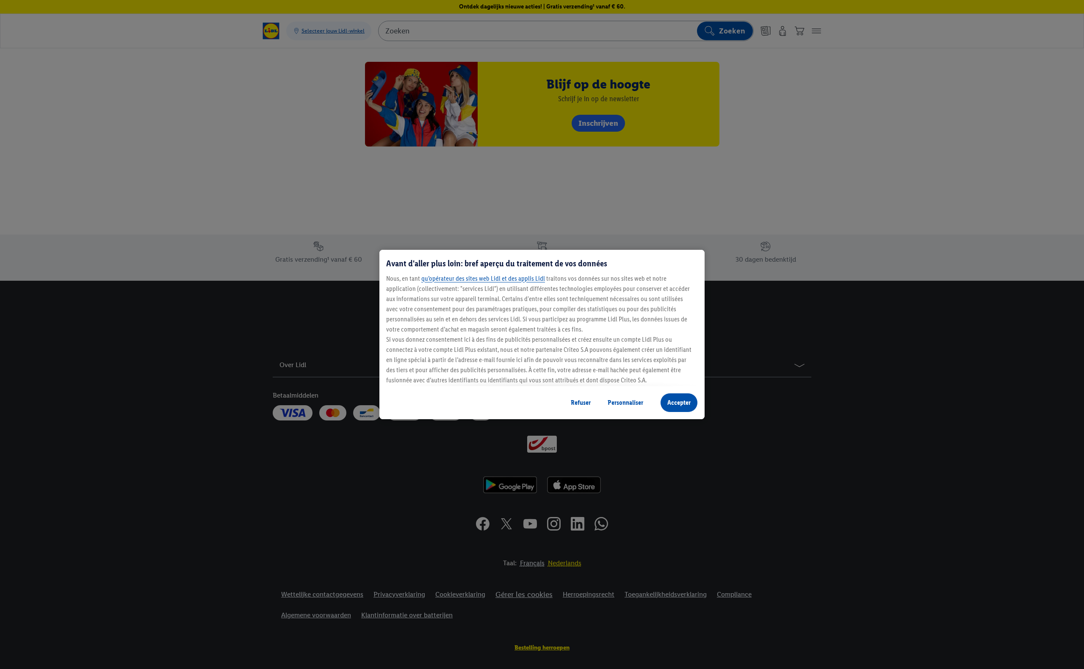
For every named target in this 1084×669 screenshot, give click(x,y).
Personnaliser (625, 402)
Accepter (679, 402)
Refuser (581, 402)
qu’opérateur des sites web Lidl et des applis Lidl (483, 278)
